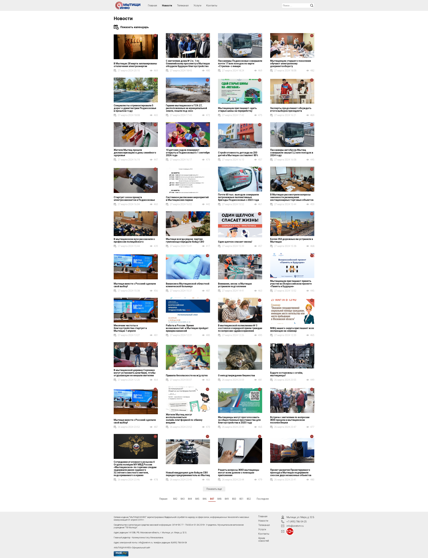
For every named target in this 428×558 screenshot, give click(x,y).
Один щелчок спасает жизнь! (235, 241)
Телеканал (183, 5)
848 (219, 498)
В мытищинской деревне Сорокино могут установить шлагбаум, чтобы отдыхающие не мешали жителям (134, 373)
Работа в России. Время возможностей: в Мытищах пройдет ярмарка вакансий (187, 328)
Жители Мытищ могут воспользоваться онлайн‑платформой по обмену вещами (184, 418)
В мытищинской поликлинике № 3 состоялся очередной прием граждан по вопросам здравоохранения (240, 328)
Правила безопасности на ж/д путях (187, 375)
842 (175, 498)
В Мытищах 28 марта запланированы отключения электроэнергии (135, 65)
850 (234, 498)
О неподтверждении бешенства (236, 375)
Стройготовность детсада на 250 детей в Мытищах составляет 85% (238, 154)
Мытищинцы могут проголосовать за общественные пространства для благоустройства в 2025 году (239, 420)
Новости (167, 5)
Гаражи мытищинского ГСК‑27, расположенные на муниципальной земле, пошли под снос (186, 108)
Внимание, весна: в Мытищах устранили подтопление (235, 285)
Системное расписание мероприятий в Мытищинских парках (187, 198)
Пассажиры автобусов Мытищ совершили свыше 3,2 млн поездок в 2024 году (291, 153)
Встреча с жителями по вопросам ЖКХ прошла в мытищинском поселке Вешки (289, 420)
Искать (311, 5)
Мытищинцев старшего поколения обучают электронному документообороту (290, 64)
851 (241, 498)
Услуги (197, 5)
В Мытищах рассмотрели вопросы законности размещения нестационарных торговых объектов (291, 197)
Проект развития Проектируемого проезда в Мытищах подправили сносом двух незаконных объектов (290, 473)
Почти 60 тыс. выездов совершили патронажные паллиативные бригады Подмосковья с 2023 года (238, 197)
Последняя (263, 498)
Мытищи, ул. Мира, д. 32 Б (300, 517)
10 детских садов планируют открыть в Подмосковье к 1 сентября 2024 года (188, 153)
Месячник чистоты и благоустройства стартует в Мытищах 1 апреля (130, 328)
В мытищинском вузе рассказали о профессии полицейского (134, 240)
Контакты (211, 5)
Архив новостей (263, 539)
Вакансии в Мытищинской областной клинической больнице (187, 285)
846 (205, 498)
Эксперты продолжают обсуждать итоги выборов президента (290, 109)
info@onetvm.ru (145, 542)
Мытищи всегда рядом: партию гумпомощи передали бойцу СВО (185, 240)
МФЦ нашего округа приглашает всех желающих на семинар (292, 329)
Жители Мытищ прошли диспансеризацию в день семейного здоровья (135, 153)
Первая (163, 498)
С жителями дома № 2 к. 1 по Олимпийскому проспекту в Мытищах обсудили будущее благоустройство (188, 64)
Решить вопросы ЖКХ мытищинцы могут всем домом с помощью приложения (238, 473)
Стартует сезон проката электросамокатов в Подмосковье (134, 198)
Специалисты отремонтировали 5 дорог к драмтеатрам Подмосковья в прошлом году (135, 108)
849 (227, 498)
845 (197, 498)
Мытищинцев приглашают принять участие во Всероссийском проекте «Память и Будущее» (291, 284)
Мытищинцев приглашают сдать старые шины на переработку (237, 109)
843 (183, 498)
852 (249, 498)
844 (190, 498)
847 (212, 498)
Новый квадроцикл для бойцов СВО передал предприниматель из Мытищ (188, 474)
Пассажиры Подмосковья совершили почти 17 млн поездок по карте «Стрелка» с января (240, 64)
